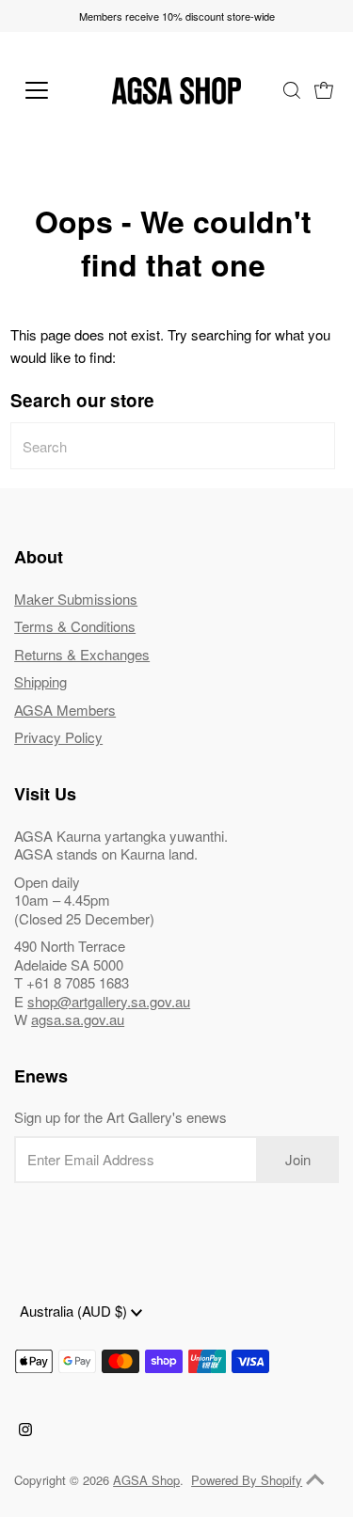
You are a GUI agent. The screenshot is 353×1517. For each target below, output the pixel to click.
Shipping (40, 681)
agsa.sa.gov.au (77, 1019)
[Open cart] (323, 90)
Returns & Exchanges (82, 654)
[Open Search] (291, 90)
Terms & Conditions (75, 626)
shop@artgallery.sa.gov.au (108, 1001)
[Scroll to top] (315, 1479)
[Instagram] (25, 1430)
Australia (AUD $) (75, 1310)
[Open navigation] (52, 90)
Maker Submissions (75, 598)
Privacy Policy (58, 737)
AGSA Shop (146, 1480)
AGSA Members (65, 709)
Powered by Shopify (246, 1480)
